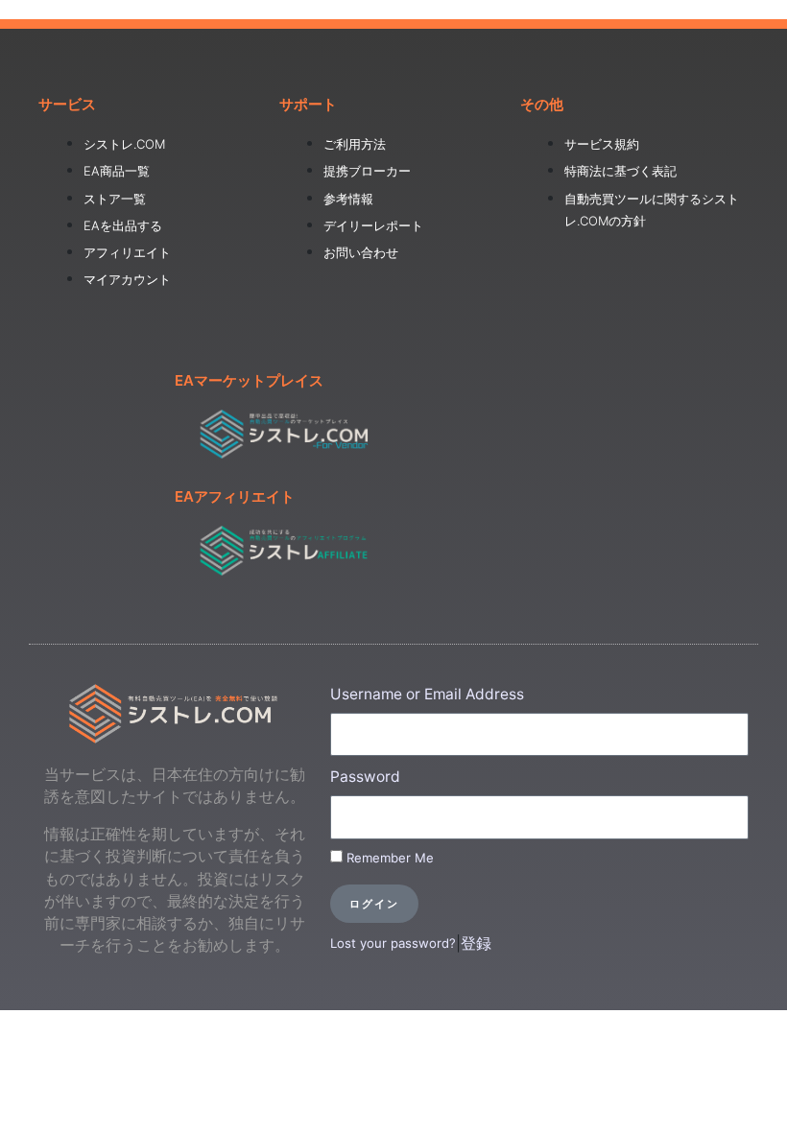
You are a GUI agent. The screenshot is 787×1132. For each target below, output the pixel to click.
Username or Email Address (427, 694)
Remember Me (388, 857)
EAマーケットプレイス (249, 380)
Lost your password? (393, 943)
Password (365, 776)
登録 (476, 943)
